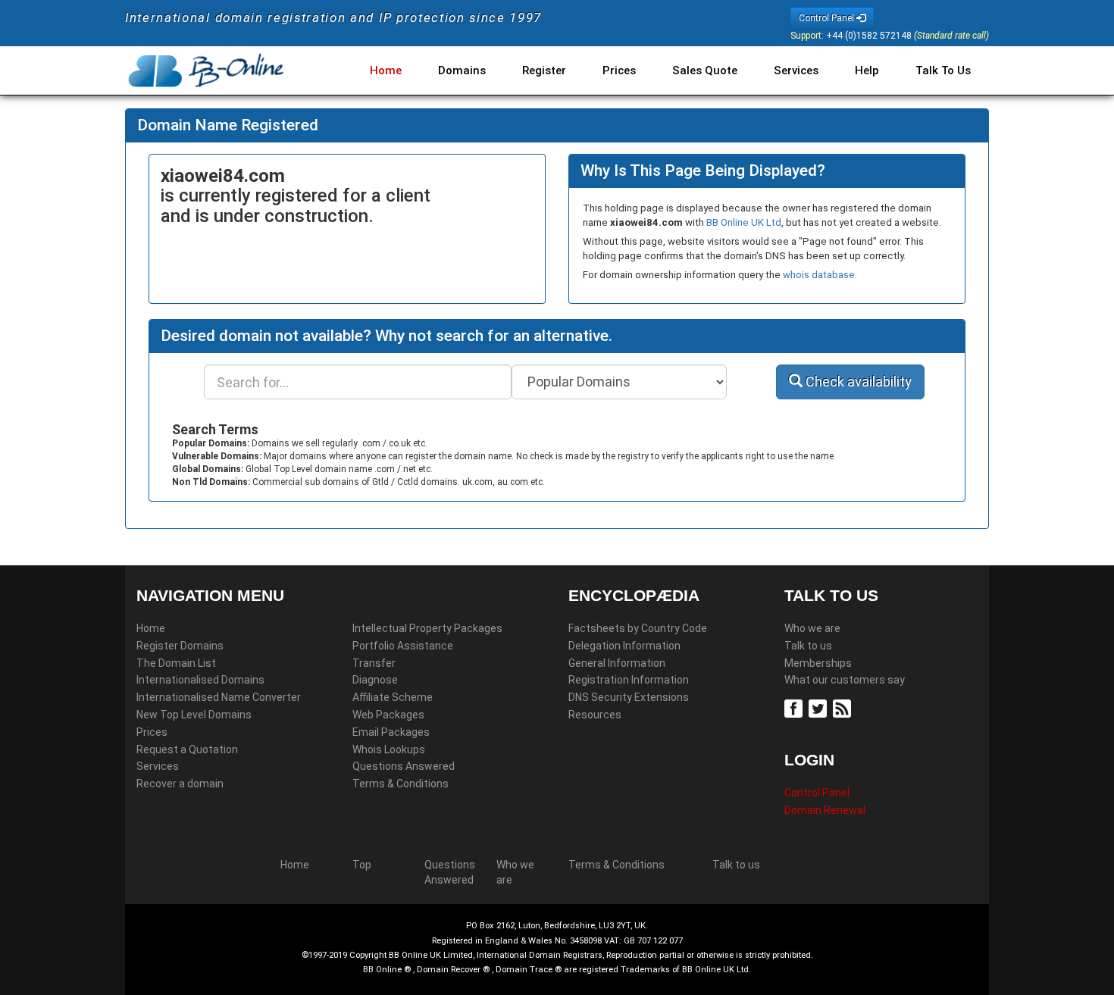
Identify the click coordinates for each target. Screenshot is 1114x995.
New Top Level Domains (194, 715)
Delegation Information (624, 646)
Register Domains (180, 646)
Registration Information (628, 680)
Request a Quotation (187, 749)
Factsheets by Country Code (637, 628)
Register (544, 70)
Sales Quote (704, 70)
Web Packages (388, 715)
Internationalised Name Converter (218, 697)
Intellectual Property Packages (427, 628)
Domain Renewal (824, 810)
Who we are (812, 628)
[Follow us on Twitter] (820, 707)
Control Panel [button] (827, 18)
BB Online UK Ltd (743, 222)
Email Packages (391, 732)
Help (867, 70)
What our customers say (844, 680)
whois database (819, 274)
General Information (616, 663)
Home (386, 70)
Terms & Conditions (400, 784)
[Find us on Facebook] (795, 707)
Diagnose (375, 680)
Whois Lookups (388, 749)
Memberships (818, 663)
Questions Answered (403, 766)
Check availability (857, 382)
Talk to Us (943, 70)
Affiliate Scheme (392, 697)
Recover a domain (180, 784)
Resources (594, 715)
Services (796, 70)
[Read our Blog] (844, 707)
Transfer (374, 663)
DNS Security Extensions (628, 697)
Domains (462, 70)
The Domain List (176, 663)
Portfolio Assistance (402, 646)
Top (361, 865)
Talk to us (808, 646)
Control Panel (817, 793)
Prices (619, 70)
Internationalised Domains (200, 680)
